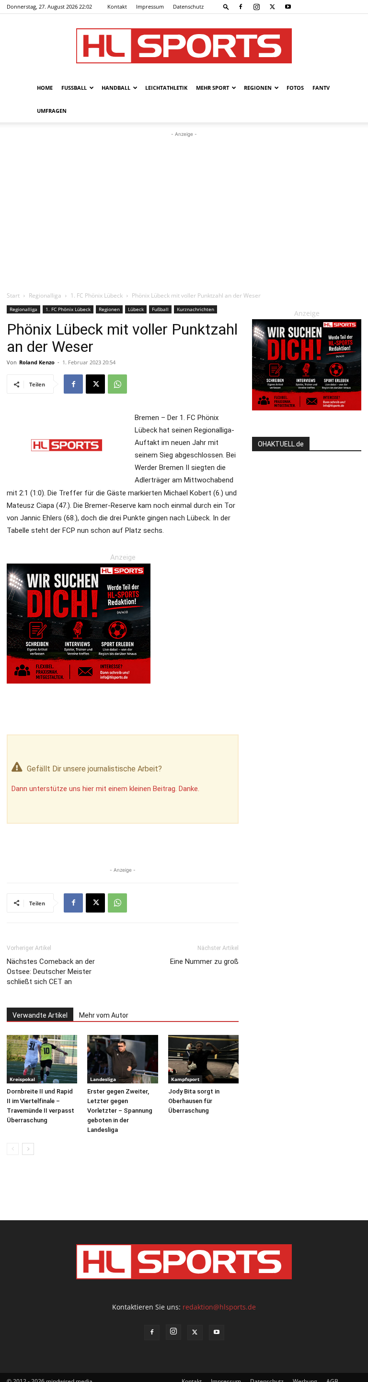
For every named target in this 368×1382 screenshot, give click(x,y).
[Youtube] (288, 6)
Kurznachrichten (195, 309)
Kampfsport (185, 1079)
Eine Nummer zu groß (204, 961)
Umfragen (52, 110)
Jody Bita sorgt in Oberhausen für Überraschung (193, 1101)
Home (45, 87)
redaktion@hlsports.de (219, 1306)
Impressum (150, 6)
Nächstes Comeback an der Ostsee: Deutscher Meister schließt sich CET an (51, 971)
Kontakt (117, 6)
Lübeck (136, 309)
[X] (272, 6)
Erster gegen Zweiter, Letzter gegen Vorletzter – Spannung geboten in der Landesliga (119, 1110)
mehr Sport (212, 87)
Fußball (74, 87)
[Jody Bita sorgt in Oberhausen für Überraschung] (203, 1059)
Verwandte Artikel (40, 1015)
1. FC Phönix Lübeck (96, 295)
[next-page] (28, 1149)
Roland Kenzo (37, 362)
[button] (226, 6)
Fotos (295, 87)
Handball (116, 87)
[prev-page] (13, 1149)
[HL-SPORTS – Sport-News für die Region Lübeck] (184, 45)
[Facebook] (240, 6)
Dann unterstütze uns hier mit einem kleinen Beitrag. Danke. (105, 788)
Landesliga (103, 1079)
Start (13, 295)
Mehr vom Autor (103, 1015)
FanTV (321, 87)
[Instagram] (256, 6)
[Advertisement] (184, 211)
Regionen (258, 87)
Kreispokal (22, 1079)
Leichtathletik (166, 87)
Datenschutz (188, 6)
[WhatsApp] (117, 384)
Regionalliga (45, 295)
